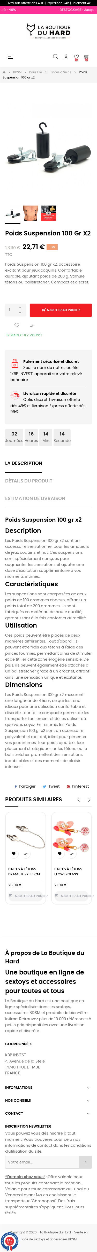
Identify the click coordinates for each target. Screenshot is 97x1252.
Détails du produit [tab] (28, 481)
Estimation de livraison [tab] (35, 498)
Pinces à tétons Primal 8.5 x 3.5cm (24, 872)
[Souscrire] (85, 1162)
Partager (27, 786)
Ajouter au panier (63, 310)
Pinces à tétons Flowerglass (68, 872)
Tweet (53, 786)
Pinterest (80, 786)
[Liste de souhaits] (17, 325)
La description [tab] (23, 463)
